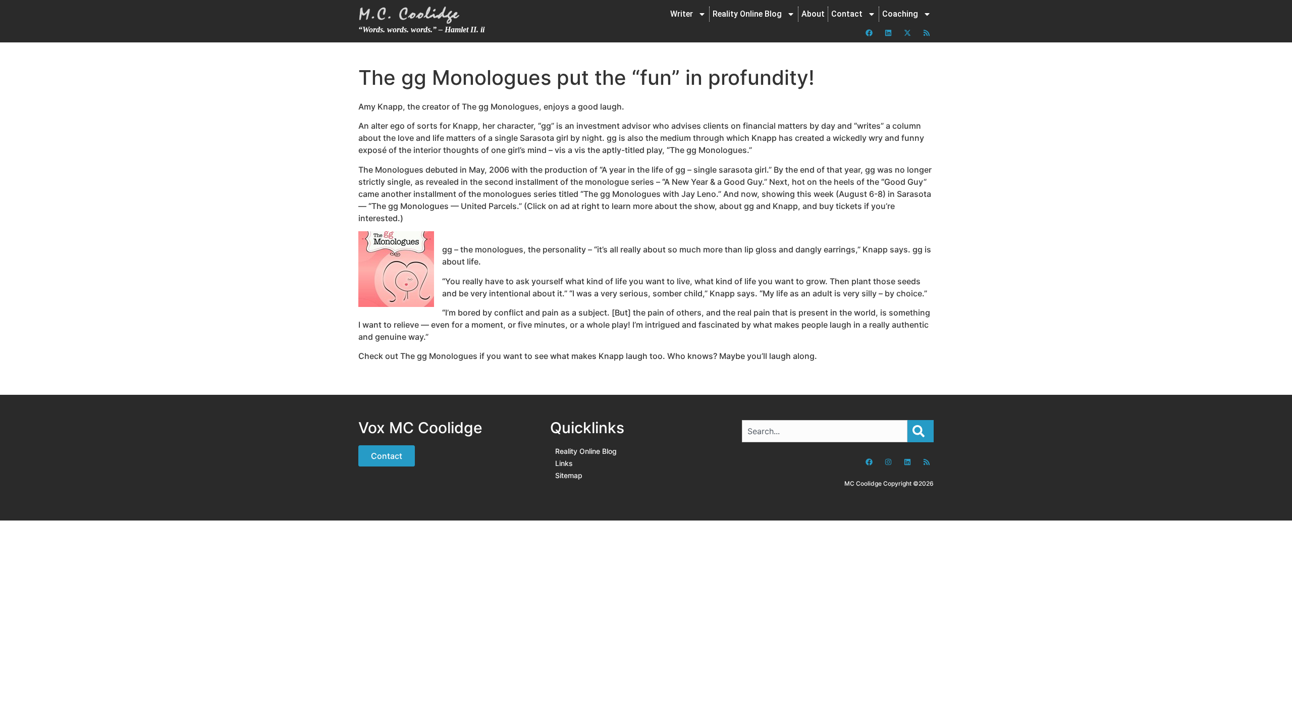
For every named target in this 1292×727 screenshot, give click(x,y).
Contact (847, 14)
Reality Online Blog (747, 14)
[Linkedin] (888, 33)
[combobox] (824, 431)
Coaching (900, 14)
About (813, 14)
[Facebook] (869, 33)
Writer (681, 14)
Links (564, 463)
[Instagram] (888, 462)
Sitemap (568, 475)
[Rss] (927, 33)
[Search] (920, 431)
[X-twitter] (907, 33)
